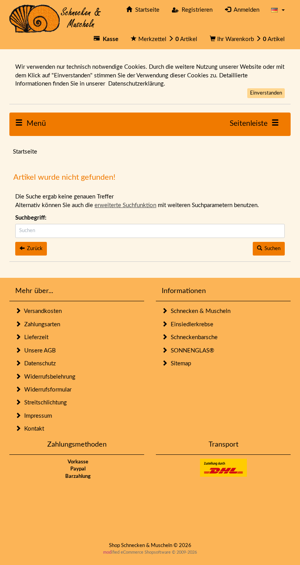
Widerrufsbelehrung (48, 377)
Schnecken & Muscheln (199, 311)
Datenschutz (38, 364)
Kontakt (32, 429)
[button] (278, 10)
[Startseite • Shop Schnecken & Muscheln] (55, 18)
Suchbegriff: (30, 218)
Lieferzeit (34, 337)
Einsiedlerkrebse (190, 324)
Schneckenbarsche (193, 337)
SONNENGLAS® (191, 351)
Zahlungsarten (40, 324)
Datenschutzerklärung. (136, 84)
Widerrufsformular (46, 390)
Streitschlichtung (44, 403)
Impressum (36, 416)
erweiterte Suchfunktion (125, 205)
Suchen (271, 248)
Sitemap (179, 364)
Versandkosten (41, 311)
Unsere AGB (38, 351)
